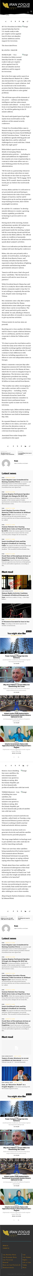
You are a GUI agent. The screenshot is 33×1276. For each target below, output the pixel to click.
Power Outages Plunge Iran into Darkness (16, 657)
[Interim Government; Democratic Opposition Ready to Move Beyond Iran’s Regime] (16, 734)
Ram (16, 461)
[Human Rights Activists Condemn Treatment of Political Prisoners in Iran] (16, 582)
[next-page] (18, 757)
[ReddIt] (27, 21)
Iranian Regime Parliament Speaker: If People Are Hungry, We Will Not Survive (16, 496)
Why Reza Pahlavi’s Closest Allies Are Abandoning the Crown (16, 685)
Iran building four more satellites (25, 454)
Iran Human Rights (7, 591)
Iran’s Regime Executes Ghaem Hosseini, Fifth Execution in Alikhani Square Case (16, 512)
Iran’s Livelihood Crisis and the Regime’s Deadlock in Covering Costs (14, 543)
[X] (15, 21)
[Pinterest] (19, 21)
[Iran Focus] (16, 5)
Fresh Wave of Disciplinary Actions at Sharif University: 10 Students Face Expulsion (16, 558)
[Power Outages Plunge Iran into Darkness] (16, 646)
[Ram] (7, 463)
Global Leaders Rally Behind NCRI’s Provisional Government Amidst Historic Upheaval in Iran (16, 715)
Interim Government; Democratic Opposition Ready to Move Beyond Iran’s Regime (16, 745)
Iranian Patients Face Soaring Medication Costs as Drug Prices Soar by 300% (16, 529)
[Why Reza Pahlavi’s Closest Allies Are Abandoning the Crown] (16, 675)
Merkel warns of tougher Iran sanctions (7, 454)
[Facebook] (11, 21)
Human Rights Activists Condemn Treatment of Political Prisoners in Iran (15, 595)
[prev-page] (14, 757)
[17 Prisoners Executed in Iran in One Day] (16, 611)
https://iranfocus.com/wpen (21, 463)
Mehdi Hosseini (16, 753)
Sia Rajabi (16, 663)
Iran (3, 477)
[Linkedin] (23, 21)
